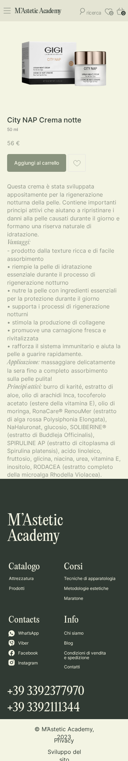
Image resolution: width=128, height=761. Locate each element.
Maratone (73, 598)
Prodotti (17, 588)
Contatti (72, 666)
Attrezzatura (21, 578)
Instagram (28, 663)
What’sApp (28, 633)
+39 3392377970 (45, 692)
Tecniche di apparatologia (90, 578)
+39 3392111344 (43, 708)
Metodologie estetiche (86, 588)
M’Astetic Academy (38, 11)
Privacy (64, 740)
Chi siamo (74, 633)
